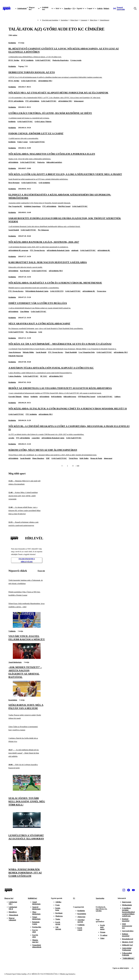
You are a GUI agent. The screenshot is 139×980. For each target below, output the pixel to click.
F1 (74, 8)
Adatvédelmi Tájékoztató (126, 949)
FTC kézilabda (31, 414)
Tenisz (57, 919)
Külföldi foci (32, 898)
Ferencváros (101, 291)
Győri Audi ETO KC (43, 60)
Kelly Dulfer (84, 458)
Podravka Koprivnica (61, 60)
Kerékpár (59, 913)
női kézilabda (13, 162)
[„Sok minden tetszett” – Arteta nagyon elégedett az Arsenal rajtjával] (27, 658)
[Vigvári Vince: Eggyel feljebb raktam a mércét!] (27, 627)
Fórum (102, 932)
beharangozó (79, 101)
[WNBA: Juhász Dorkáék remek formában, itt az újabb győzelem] (27, 861)
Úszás (57, 905)
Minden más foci (35, 941)
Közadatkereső (127, 939)
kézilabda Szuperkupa (32, 206)
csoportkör (36, 438)
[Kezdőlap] (6, 8)
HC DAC (43, 376)
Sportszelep (100, 898)
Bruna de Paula (96, 458)
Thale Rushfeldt (71, 352)
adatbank (74, 250)
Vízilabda (12, 631)
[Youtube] (133, 890)
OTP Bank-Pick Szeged (86, 397)
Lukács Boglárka (14, 376)
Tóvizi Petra (73, 458)
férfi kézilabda (56, 397)
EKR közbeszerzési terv (127, 926)
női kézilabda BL (104, 250)
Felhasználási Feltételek (127, 954)
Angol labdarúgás (15, 662)
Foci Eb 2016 (35, 936)
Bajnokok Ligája (36, 923)
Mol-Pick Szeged (64, 206)
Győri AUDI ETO (56, 291)
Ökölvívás (59, 916)
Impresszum (126, 902)
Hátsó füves (93, 20)
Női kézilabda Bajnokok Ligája (36, 291)
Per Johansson (43, 230)
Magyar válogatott (12, 919)
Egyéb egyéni (57, 923)
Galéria (100, 8)
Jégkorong (81, 917)
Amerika (67, 8)
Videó (102, 938)
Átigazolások (13, 915)
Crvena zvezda (75, 60)
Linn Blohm (24, 311)
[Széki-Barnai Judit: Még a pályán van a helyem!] (27, 696)
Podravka (41, 162)
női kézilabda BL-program (18, 250)
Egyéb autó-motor (102, 927)
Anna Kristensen (14, 352)
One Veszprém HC (15, 206)
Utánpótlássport (104, 20)
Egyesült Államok (15, 397)
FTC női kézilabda (32, 101)
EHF (48, 458)
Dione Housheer (38, 458)
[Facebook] (128, 890)
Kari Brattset (25, 271)
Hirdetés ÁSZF (127, 942)
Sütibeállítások (128, 958)
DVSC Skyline (13, 60)
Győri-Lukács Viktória (43, 121)
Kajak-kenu (57, 909)
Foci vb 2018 (35, 931)
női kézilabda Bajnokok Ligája (58, 250)
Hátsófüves (13, 912)
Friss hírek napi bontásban (50, 20)
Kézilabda (12, 43)
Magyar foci (8, 898)
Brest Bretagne (14, 183)
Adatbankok (22, 8)
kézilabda (12, 121)
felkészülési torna (70, 397)
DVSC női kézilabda (16, 101)
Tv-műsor (103, 935)
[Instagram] (123, 890)
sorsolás (11, 438)
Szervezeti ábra (127, 931)
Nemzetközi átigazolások (36, 946)
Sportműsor (64, 20)
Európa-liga (36, 927)
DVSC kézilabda (27, 60)
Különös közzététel (125, 935)
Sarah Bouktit (13, 230)
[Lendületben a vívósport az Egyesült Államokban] (27, 827)
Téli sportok (58, 928)
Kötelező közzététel (125, 920)
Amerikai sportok (80, 921)
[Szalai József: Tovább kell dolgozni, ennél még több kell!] (27, 790)
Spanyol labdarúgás (36, 908)
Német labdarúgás (36, 918)
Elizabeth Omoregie (15, 356)
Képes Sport (74, 20)
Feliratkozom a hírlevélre (27, 560)
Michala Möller (28, 352)
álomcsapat (108, 458)
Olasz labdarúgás (36, 913)
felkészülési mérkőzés (54, 162)
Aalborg (117, 397)
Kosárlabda (12, 700)
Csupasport (84, 20)
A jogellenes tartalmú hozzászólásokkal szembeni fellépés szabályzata (128, 912)
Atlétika (58, 902)
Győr (40, 332)
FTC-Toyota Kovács (37, 250)
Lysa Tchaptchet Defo (87, 352)
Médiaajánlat (127, 905)
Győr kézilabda (44, 183)
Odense (26, 397)
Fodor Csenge (22, 142)
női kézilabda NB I (45, 81)
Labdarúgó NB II (13, 908)
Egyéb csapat (79, 929)
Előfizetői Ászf (127, 945)
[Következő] (73, 466)
